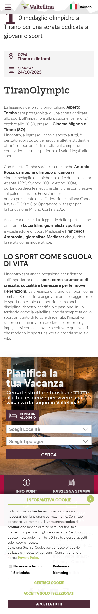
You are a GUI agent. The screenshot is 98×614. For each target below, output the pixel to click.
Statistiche (21, 572)
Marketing (60, 572)
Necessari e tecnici (27, 566)
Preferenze (61, 566)
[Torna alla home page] (37, 6)
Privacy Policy (28, 557)
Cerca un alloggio (28, 415)
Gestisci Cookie (49, 582)
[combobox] (80, 6)
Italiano (86, 6)
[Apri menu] (8, 7)
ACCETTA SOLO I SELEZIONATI (49, 593)
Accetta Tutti (49, 603)
